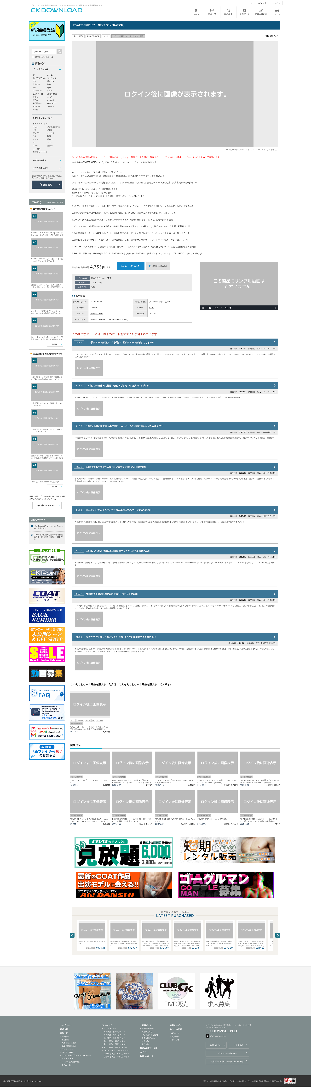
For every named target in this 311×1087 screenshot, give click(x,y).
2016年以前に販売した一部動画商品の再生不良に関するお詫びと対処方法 (48, 537)
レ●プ (49, 91)
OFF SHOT (52, 103)
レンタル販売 (176, 1029)
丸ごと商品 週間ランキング (115, 1041)
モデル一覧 (66, 1065)
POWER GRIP (96, 314)
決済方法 (145, 1041)
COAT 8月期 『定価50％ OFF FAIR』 (77, 1055)
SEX (109, 278)
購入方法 (145, 1044)
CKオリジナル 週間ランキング (116, 1050)
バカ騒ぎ (50, 100)
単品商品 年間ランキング (114, 1038)
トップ (196, 14)
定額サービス (176, 1025)
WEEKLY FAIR (67, 1052)
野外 (49, 88)
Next (277, 935)
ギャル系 (50, 133)
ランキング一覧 (110, 1028)
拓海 (93, 287)
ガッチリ (36, 133)
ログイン (276, 3)
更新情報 (175, 1037)
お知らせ (175, 1040)
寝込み (35, 100)
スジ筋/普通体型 (53, 127)
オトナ (50, 142)
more (54, 344)
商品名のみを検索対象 (44, 57)
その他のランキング (46, 505)
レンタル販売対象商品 (71, 1062)
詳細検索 (47, 184)
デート (35, 75)
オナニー (50, 75)
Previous (72, 935)
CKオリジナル (67, 1049)
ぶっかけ (50, 97)
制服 (49, 136)
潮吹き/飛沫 (52, 94)
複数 (49, 84)
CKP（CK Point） (149, 1038)
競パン (50, 139)
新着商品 (65, 1037)
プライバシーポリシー (227, 1053)
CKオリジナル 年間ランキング (116, 1057)
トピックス (175, 1033)
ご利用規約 (238, 1045)
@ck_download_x (217, 1036)
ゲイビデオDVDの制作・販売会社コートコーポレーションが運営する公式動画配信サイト (66, 5)
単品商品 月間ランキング (114, 1035)
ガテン (50, 146)
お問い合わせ (216, 1045)
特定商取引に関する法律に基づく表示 (227, 1061)
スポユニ (36, 139)
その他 (35, 109)
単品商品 (65, 1040)
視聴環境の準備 (148, 1028)
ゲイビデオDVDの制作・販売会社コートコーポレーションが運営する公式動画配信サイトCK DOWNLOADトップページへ (57, 10)
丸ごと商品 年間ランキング (115, 1047)
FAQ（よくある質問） (151, 1035)
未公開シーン (38, 103)
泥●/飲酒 (36, 106)
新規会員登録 (261, 14)
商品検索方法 (147, 1032)
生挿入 (35, 97)
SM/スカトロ (38, 94)
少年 (101, 282)
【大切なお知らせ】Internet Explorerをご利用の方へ (48, 527)
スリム (94, 282)
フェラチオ (51, 78)
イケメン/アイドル (40, 124)
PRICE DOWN (67, 1059)
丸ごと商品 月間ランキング (115, 1044)
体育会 (50, 130)
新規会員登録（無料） (149, 1048)
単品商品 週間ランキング (114, 1032)
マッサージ (51, 106)
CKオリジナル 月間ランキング (116, 1054)
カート (277, 14)
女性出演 (36, 84)
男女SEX (50, 81)
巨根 (34, 130)
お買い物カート (147, 1056)
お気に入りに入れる (159, 266)
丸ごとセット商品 (69, 1043)
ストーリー (37, 91)
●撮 (34, 88)
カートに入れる (132, 266)
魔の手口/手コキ (98, 278)
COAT (151, 308)
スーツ (35, 146)
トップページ (66, 1025)
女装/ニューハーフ (40, 152)
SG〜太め (37, 149)
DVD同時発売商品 (69, 1046)
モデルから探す (39, 160)
